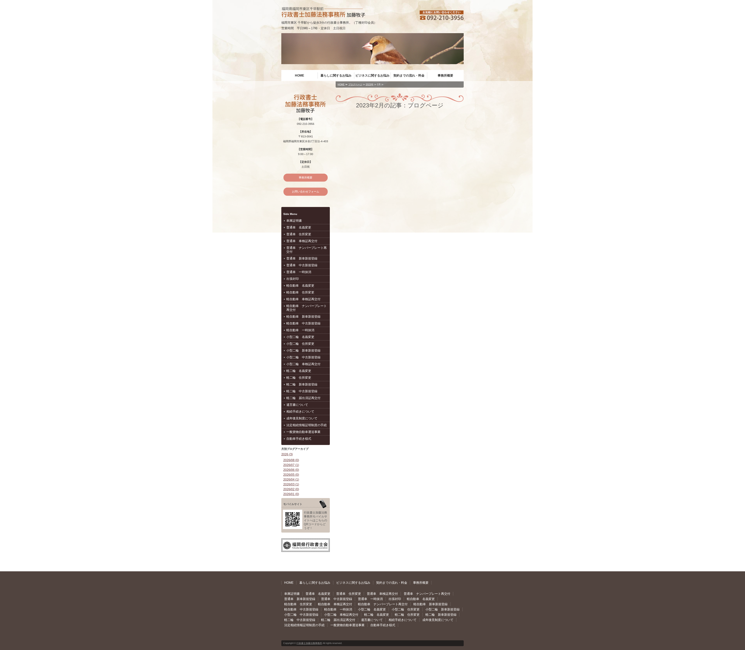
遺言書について (297, 404)
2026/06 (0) (291, 470)
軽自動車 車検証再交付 (303, 299)
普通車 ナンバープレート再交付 (306, 249)
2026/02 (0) (291, 489)
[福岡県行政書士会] (305, 548)
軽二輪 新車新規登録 (301, 384)
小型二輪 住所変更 (300, 343)
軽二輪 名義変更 (298, 370)
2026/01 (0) (291, 494)
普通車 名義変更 (298, 227)
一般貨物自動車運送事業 (303, 432)
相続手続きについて (300, 411)
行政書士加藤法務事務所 (309, 643)
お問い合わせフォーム (305, 191)
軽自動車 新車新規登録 (303, 316)
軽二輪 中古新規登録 (301, 391)
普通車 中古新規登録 (301, 265)
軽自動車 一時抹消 (300, 330)
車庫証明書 (294, 220)
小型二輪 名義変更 (300, 337)
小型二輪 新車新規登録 (303, 350)
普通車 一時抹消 (298, 272)
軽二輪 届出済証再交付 (303, 398)
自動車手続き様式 (298, 438)
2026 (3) (287, 454)
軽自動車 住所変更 (300, 292)
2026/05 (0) (291, 474)
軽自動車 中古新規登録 (303, 323)
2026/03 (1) (291, 484)
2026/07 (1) (291, 465)
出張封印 (292, 278)
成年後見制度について (301, 418)
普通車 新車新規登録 (301, 258)
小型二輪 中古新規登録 (303, 357)
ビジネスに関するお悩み (372, 75)
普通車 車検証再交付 (301, 241)
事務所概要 (445, 75)
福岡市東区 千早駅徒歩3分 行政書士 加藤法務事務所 (323, 12)
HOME (299, 75)
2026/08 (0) (291, 460)
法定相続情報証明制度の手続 (306, 425)
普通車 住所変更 (298, 234)
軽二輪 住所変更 (298, 377)
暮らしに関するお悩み (336, 75)
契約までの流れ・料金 (408, 75)
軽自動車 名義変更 (300, 285)
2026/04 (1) (291, 479)
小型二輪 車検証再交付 (303, 364)
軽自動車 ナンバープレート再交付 (306, 307)
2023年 (369, 84)
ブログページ (355, 84)
